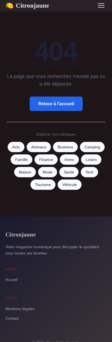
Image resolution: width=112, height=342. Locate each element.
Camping (92, 147)
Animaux (38, 147)
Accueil (11, 279)
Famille (21, 160)
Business (65, 147)
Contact (12, 318)
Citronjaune (27, 5)
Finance (46, 160)
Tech (89, 172)
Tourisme (43, 185)
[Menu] (101, 5)
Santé (69, 172)
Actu (16, 147)
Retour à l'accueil (56, 103)
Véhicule (69, 185)
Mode (47, 172)
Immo (69, 160)
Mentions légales (20, 309)
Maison (25, 172)
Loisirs (91, 160)
